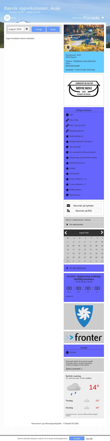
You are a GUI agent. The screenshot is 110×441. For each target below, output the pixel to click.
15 (96, 249)
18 (73, 253)
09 (102, 246)
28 (73, 242)
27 (68, 242)
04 (73, 246)
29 (79, 242)
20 (85, 253)
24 (68, 257)
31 (91, 242)
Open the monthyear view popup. (26, 29)
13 (85, 249)
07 (91, 246)
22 (96, 253)
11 (73, 249)
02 (102, 242)
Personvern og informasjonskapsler (47, 423)
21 (91, 253)
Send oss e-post (73, 65)
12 (79, 249)
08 (96, 246)
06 (85, 246)
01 (96, 242)
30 (85, 242)
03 (68, 246)
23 (102, 253)
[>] (102, 234)
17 (68, 253)
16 (102, 249)
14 (91, 249)
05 (79, 246)
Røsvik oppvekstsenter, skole (32, 8)
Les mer (89, 439)
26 (79, 257)
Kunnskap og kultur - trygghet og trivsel (24, 12)
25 (73, 257)
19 (79, 253)
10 (68, 249)
